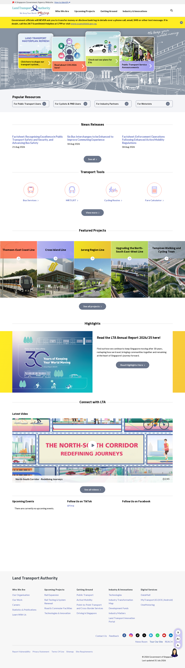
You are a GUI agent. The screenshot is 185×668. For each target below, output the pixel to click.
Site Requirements (84, 651)
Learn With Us (19, 614)
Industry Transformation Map (121, 601)
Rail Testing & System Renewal (55, 601)
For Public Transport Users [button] (27, 103)
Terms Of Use (57, 651)
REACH (169, 641)
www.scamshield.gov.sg (83, 23)
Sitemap (70, 651)
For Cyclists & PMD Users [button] (68, 103)
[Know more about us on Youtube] (164, 635)
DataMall (145, 594)
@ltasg (70, 505)
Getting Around (108, 11)
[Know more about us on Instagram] (131, 635)
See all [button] (91, 159)
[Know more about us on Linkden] (171, 635)
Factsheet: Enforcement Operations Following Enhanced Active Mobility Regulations (143, 139)
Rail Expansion (51, 594)
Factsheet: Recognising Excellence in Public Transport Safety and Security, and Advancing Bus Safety (37, 139)
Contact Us (101, 635)
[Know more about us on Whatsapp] (157, 635)
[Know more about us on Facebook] (124, 635)
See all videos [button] (91, 489)
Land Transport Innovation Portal (122, 620)
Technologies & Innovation (57, 613)
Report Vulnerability (21, 651)
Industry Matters (117, 613)
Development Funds (118, 608)
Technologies (115, 594)
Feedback (114, 635)
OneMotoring (148, 604)
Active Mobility (84, 599)
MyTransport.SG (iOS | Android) (157, 599)
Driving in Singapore (87, 613)
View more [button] (91, 212)
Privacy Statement (41, 651)
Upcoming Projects (84, 11)
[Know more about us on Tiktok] (137, 635)
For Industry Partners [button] (107, 103)
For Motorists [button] (144, 103)
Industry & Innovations (135, 11)
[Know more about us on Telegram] (151, 635)
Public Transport (85, 594)
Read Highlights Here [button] (131, 365)
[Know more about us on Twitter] (144, 635)
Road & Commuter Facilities (58, 608)
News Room (141, 641)
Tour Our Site (156, 641)
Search (171, 10)
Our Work (17, 599)
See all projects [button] (91, 306)
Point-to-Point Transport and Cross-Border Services (90, 606)
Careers (16, 604)
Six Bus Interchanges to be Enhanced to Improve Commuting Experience (90, 138)
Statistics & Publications (24, 609)
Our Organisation (21, 594)
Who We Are (62, 11)
